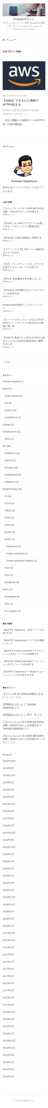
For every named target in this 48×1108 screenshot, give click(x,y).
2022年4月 (8, 818)
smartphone (11, 417)
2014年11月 (9, 1047)
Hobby (8, 410)
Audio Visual (11, 396)
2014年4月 (8, 1076)
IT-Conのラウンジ (24, 19)
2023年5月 (8, 782)
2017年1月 (8, 1004)
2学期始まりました (13, 704)
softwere (9, 482)
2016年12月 (9, 1012)
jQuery (8, 532)
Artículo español (11, 381)
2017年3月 (8, 990)
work (5, 589)
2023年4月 (8, 789)
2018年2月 (8, 918)
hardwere (10, 453)
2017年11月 (9, 933)
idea (7, 603)
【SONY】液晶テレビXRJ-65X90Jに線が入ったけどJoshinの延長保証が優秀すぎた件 (24, 340)
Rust (7, 575)
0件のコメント (21, 114)
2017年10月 (9, 940)
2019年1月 (8, 890)
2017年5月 (8, 976)
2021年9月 (8, 840)
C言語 (8, 510)
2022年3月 (8, 825)
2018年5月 (8, 911)
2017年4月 (8, 983)
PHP (7, 568)
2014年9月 (8, 1055)
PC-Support (11, 611)
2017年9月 (8, 947)
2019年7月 (8, 875)
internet (9, 460)
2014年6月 (8, 1062)
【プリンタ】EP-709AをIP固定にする (23, 693)
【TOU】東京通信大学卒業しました (22, 278)
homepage (10, 596)
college (6, 424)
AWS (5, 96)
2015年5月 (8, 1019)
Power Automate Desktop (19, 560)
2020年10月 (9, 847)
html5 (7, 517)
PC (4, 446)
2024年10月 (9, 761)
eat (6, 403)
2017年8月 (8, 954)
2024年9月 (8, 768)
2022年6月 (8, 811)
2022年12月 (9, 804)
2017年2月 (8, 997)
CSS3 (8, 503)
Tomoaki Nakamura (13, 728)
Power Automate (15, 553)
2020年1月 (8, 868)
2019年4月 (8, 883)
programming (10, 489)
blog (5, 388)
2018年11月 (9, 904)
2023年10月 (9, 775)
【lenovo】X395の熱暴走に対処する (22, 237)
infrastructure (18, 96)
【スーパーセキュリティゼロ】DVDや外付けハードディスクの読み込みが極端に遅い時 (23, 323)
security (9, 467)
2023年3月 (8, 796)
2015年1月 (8, 1033)
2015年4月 (8, 1026)
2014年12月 (9, 1040)
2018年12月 (9, 897)
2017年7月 (8, 961)
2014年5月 (8, 1069)
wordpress (10, 582)
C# (6, 496)
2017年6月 (8, 969)
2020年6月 (8, 861)
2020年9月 (8, 854)
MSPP (8, 539)
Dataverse (11, 546)
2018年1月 (8, 926)
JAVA (7, 525)
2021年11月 (9, 832)
